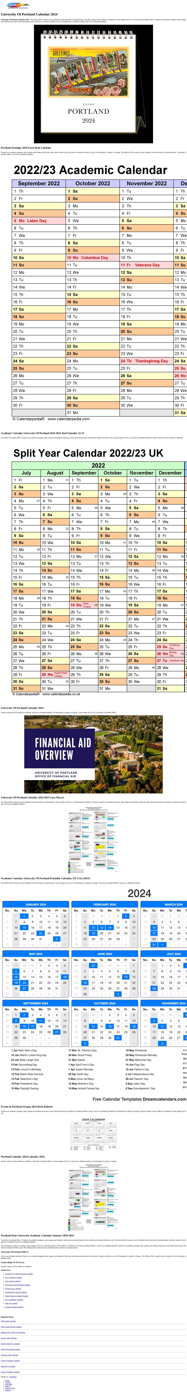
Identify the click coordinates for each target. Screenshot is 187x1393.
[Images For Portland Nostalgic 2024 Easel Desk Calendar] (93, 84)
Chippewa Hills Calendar (9, 1355)
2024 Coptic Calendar (8, 1321)
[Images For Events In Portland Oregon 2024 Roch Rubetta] (93, 994)
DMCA (7, 1386)
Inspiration (13, 1377)
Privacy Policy (10, 1388)
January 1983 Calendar (9, 1338)
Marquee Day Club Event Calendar (13, 1332)
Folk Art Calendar (11, 1303)
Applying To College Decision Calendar (19, 1274)
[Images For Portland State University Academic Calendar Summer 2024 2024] (93, 1198)
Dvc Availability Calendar (14, 1300)
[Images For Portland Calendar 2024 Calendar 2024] (93, 1134)
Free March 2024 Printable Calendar (17, 1285)
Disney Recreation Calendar (10, 1349)
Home (7, 1380)
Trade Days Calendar (8, 1366)
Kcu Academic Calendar (13, 1277)
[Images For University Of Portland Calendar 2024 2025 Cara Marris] (93, 754)
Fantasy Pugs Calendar (13, 1289)
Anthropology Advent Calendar (16, 1292)
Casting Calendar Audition (14, 1307)
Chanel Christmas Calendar (10, 1372)
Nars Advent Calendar (12, 1281)
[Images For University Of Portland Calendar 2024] (93, 572)
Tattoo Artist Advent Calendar (11, 1327)
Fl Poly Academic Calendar (10, 1361)
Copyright (8, 1384)
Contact (7, 1382)
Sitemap (8, 1390)
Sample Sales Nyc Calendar (10, 1344)
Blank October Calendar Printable (16, 1296)
